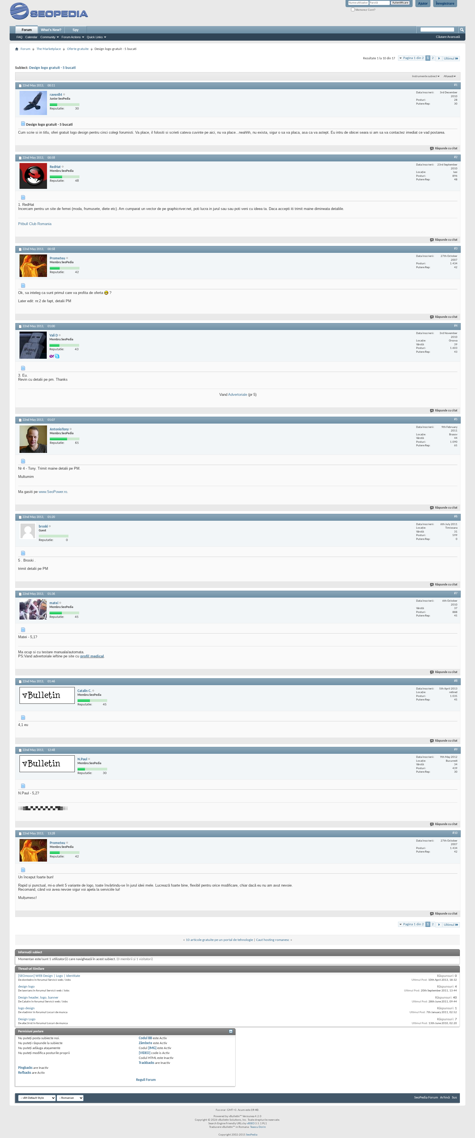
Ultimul (449, 58)
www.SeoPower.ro (53, 492)
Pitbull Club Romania (34, 224)
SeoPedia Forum (426, 1097)
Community (48, 37)
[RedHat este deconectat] (33, 176)
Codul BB (145, 1038)
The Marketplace (49, 49)
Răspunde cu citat (446, 148)
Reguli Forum (146, 1080)
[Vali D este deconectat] (33, 345)
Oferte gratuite (78, 49)
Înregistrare (445, 3)
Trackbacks (146, 1063)
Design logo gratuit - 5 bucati (52, 68)
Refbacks (24, 1073)
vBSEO (251, 1123)
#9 (455, 749)
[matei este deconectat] (33, 609)
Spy (76, 30)
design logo (26, 986)
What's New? (51, 30)
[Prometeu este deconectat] (33, 265)
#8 (455, 681)
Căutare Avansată (448, 36)
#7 (455, 593)
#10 (454, 833)
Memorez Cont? (365, 9)
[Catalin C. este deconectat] (47, 695)
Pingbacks (25, 1068)
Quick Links (95, 37)
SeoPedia (251, 1134)
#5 (455, 419)
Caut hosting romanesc (272, 940)
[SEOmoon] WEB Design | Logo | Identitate (49, 976)
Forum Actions (71, 37)
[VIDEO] (144, 1053)
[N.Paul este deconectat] (47, 763)
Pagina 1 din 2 (413, 58)
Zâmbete (145, 1043)
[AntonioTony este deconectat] (33, 439)
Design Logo (26, 1019)
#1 (455, 85)
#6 (455, 516)
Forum (27, 30)
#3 (455, 248)
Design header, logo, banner (38, 997)
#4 (455, 325)
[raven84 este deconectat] (33, 103)
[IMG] (152, 1048)
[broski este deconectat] (28, 531)
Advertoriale (238, 395)
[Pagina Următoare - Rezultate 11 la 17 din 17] (438, 58)
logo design (26, 1008)
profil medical (92, 656)
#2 (455, 157)
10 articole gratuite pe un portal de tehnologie (219, 940)
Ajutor (423, 3)
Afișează (448, 76)
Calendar (31, 37)
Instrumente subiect (424, 76)
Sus (454, 1097)
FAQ (19, 37)
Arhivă (445, 1097)
